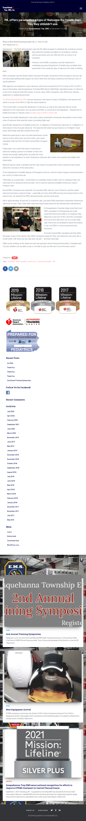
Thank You (11, 367)
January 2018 (12, 502)
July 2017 (10, 515)
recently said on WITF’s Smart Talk (43, 113)
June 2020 (11, 429)
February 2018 (12, 498)
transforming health (44, 261)
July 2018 (10, 476)
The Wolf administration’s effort (15, 100)
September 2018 (13, 468)
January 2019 (12, 450)
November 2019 (13, 437)
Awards (9, 781)
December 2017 (13, 507)
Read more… (11, 643)
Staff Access (43, 810)
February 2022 (12, 420)
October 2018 (12, 463)
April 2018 (11, 489)
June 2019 (11, 442)
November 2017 (13, 511)
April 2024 (11, 416)
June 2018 (11, 481)
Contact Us (30, 810)
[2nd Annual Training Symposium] (43, 601)
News (14, 257)
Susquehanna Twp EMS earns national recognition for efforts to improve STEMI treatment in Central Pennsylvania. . (39, 786)
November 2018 (13, 459)
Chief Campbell (21, 261)
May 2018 (10, 485)
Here (16, 45)
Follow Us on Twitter (52, 810)
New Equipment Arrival (18, 709)
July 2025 (10, 411)
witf (54, 261)
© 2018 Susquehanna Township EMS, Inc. (43, 816)
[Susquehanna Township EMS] (12, 8)
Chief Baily (11, 261)
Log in (9, 532)
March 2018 (11, 494)
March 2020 (11, 433)
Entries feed (11, 536)
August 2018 (11, 472)
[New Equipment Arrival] (43, 676)
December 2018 (13, 455)
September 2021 (13, 424)
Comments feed (13, 541)
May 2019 (10, 446)
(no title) (10, 363)
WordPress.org (13, 545)
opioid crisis (32, 261)
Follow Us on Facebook (55, 810)
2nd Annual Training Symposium (19, 380)
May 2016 (10, 520)
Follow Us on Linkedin (60, 810)
